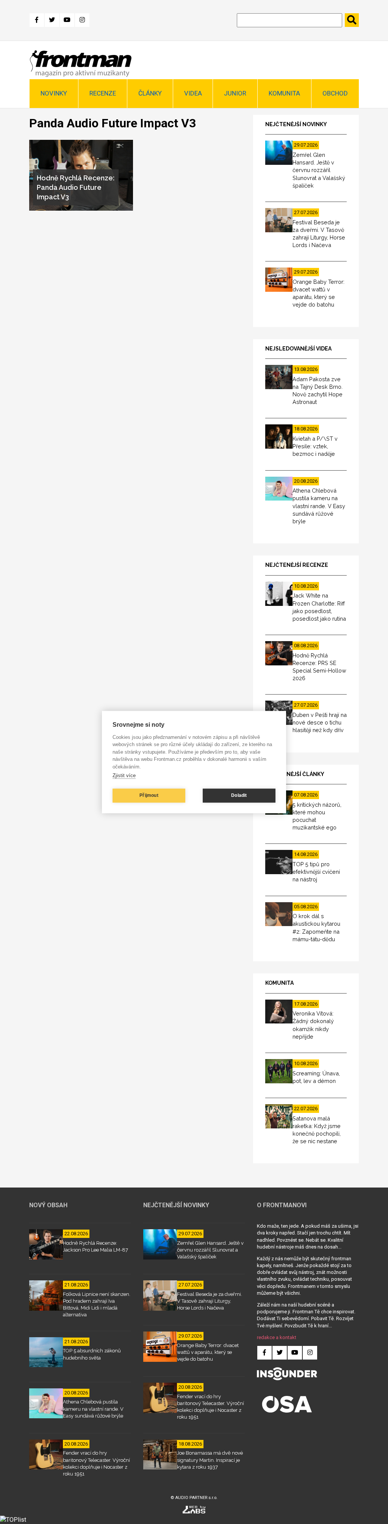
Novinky (54, 93)
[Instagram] (82, 20)
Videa (193, 93)
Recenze (102, 93)
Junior (235, 93)
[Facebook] (37, 20)
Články (150, 93)
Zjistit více (124, 775)
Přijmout (148, 795)
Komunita (284, 93)
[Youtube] (67, 20)
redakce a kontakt (276, 1337)
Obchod (335, 93)
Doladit (239, 795)
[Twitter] (52, 20)
